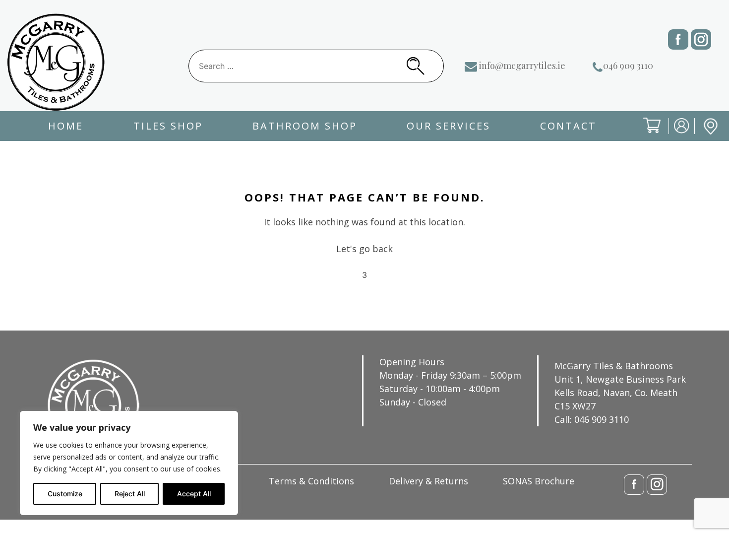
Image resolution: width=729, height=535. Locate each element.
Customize (65, 493)
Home (65, 126)
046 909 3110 (628, 65)
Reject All (130, 493)
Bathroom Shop (304, 126)
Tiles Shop (168, 126)
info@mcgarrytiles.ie (522, 65)
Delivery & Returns (428, 481)
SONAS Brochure (538, 481)
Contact (568, 126)
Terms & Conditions (311, 481)
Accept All (194, 493)
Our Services (448, 126)
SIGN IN (704, 134)
